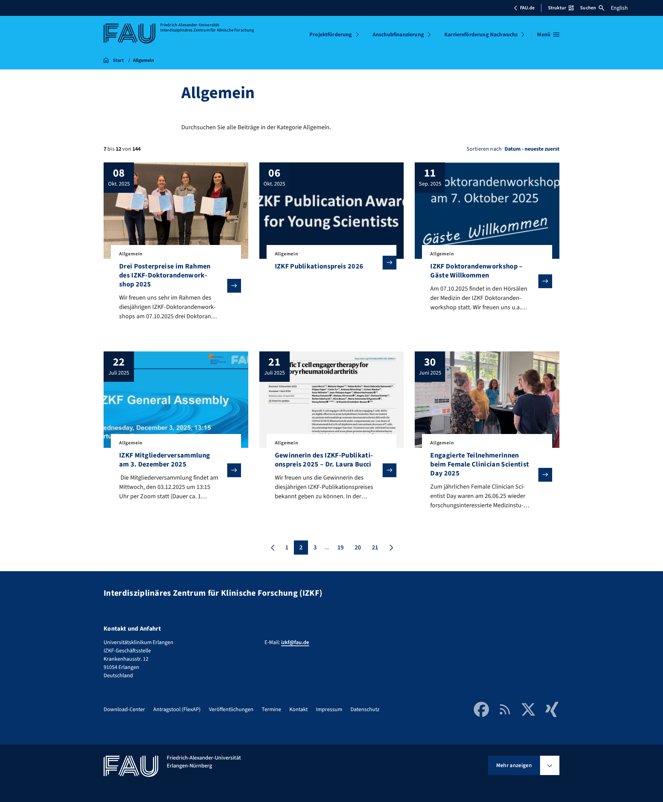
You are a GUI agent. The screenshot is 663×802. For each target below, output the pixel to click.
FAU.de (527, 7)
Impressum (329, 709)
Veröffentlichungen (231, 709)
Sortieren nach (484, 149)
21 (375, 547)
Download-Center (124, 709)
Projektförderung (330, 34)
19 (340, 547)
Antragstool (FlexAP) (177, 709)
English (619, 8)
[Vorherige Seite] (273, 547)
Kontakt (298, 709)
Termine (271, 709)
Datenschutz (364, 709)
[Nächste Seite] (390, 547)
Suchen (588, 7)
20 (358, 547)
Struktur (557, 7)
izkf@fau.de (295, 642)
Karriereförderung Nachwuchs (481, 34)
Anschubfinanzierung (398, 34)
